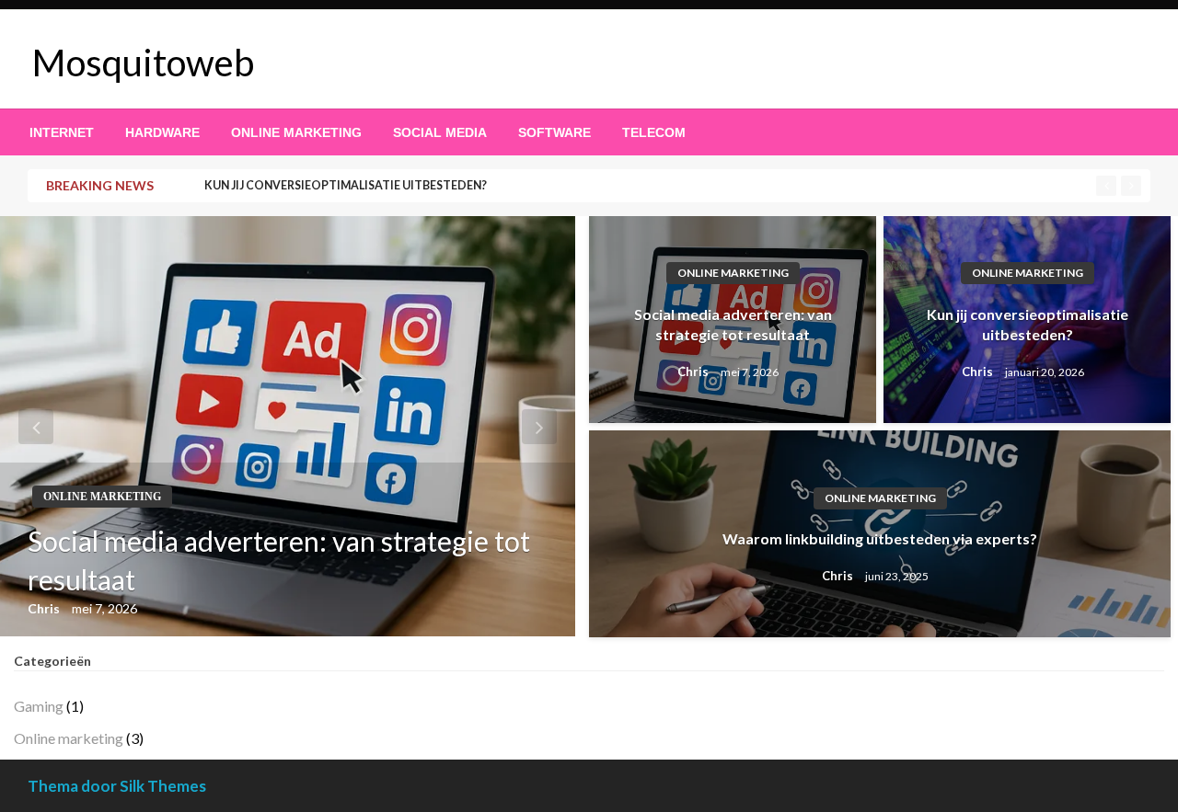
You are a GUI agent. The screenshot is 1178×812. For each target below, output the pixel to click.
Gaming (39, 706)
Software (554, 132)
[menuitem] (62, 132)
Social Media (440, 132)
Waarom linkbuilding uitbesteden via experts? (879, 538)
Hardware (162, 132)
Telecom (654, 132)
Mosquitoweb (143, 62)
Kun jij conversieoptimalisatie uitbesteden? (345, 185)
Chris (45, 608)
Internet (61, 132)
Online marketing (296, 132)
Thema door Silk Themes (117, 785)
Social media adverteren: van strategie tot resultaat (279, 560)
